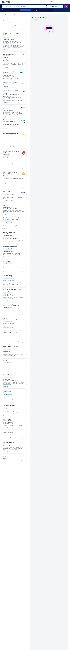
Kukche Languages (7, 291)
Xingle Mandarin (6, 173)
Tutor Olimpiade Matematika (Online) (11, 119)
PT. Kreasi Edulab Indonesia (9, 443)
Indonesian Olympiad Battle (9, 121)
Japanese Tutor (6, 259)
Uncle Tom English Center (8, 22)
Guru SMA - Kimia (7, 318)
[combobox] (24, 6)
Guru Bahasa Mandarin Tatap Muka (10, 133)
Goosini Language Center (8, 276)
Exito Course (6, 108)
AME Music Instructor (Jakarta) (9, 232)
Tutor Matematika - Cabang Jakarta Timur (11, 217)
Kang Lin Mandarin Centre (8, 91)
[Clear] (61, 6)
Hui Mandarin (6, 154)
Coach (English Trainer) (8, 191)
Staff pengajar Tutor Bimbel (9, 405)
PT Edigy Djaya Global (7, 261)
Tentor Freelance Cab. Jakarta (9, 455)
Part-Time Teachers (7, 419)
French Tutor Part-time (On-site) (10, 430)
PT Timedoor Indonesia (8, 392)
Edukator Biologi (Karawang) (9, 442)
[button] (52, 2)
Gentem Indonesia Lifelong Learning (10, 192)
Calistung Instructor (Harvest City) (10, 346)
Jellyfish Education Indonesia (9, 36)
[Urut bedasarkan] (25, 15)
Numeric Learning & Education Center (11, 305)
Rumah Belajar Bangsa (8, 248)
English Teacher (6, 20)
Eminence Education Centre (9, 73)
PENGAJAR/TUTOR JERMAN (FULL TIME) (12, 289)
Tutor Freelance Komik (8, 204)
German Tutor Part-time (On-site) (10, 246)
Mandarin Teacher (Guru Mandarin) (10, 172)
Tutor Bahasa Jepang (7, 275)
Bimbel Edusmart (7, 456)
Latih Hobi (5, 205)
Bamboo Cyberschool (7, 135)
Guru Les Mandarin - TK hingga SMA (10, 90)
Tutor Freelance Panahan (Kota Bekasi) (11, 332)
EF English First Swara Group (9, 55)
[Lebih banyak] (23, 29)
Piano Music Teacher (7, 360)
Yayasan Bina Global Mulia (8, 375)
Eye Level (5, 347)
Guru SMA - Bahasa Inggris (8, 304)
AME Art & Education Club (8, 233)
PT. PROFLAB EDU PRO (8, 420)
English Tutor (6, 374)
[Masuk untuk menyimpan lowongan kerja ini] (25, 30)
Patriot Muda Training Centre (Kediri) (10, 219)
